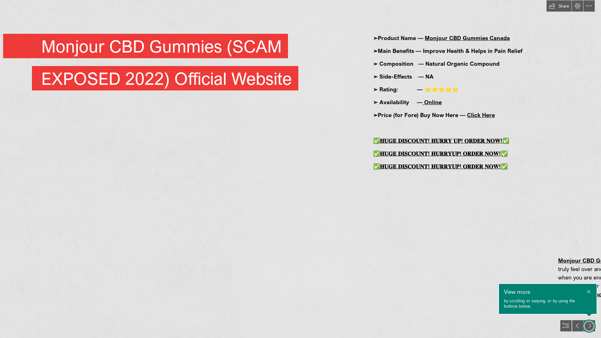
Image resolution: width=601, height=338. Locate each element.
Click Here (481, 114)
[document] (300, 169)
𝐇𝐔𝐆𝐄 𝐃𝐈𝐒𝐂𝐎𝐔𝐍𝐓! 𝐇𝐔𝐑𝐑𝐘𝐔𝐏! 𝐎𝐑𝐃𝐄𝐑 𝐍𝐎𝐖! (440, 153)
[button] (559, 6)
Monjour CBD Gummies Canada (467, 37)
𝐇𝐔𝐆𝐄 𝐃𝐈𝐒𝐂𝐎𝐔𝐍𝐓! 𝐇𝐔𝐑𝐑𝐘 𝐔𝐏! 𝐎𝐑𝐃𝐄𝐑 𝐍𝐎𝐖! (441, 140)
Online (432, 102)
